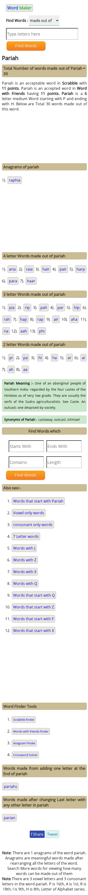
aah (23, 331)
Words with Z (24, 560)
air (56, 319)
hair (46, 269)
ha (54, 357)
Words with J (24, 548)
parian (9, 817)
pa (25, 357)
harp (81, 269)
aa (25, 369)
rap (40, 319)
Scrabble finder (23, 719)
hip (77, 307)
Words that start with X (33, 630)
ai (83, 357)
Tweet (52, 834)
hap (23, 319)
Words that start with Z (33, 607)
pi (11, 357)
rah (7, 319)
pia (12, 307)
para (13, 280)
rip (27, 307)
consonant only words (33, 524)
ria (6, 331)
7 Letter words (26, 536)
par (60, 307)
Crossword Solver (25, 755)
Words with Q (25, 583)
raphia (14, 180)
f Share (37, 834)
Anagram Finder (24, 743)
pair (63, 269)
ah (11, 369)
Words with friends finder (31, 731)
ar (69, 357)
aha (74, 319)
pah (43, 307)
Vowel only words (28, 512)
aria (12, 269)
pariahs (10, 786)
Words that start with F (33, 618)
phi (42, 331)
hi (40, 357)
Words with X (24, 571)
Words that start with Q (34, 595)
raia (29, 269)
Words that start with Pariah (38, 501)
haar (31, 280)
